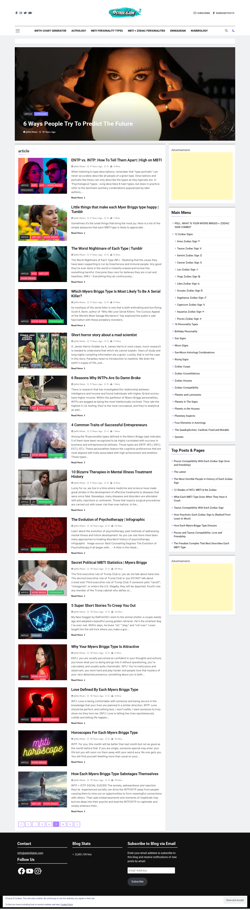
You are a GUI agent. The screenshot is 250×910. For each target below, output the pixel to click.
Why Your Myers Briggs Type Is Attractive (105, 646)
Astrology (78, 30)
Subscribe (137, 881)
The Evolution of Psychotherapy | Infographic (108, 519)
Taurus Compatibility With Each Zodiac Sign (198, 507)
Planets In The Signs (186, 401)
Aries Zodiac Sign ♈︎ (188, 241)
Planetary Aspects (185, 415)
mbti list (36, 237)
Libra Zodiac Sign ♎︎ (188, 283)
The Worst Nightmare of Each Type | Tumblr (107, 248)
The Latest (180, 471)
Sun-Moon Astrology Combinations (195, 352)
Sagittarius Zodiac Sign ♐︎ (191, 297)
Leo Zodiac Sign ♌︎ (187, 269)
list (33, 501)
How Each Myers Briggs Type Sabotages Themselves (114, 774)
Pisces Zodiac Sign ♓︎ (189, 318)
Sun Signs (180, 338)
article (28, 114)
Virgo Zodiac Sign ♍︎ (188, 276)
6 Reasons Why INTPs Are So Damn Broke (106, 378)
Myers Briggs (54, 185)
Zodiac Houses (183, 380)
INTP (42, 185)
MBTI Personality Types (107, 30)
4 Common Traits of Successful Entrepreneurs (109, 425)
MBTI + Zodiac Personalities (146, 30)
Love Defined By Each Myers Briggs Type (104, 689)
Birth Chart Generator (50, 30)
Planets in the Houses (187, 408)
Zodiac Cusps (182, 366)
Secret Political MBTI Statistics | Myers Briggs (109, 562)
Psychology (56, 321)
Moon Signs (181, 345)
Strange (36, 364)
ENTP (34, 185)
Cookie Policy (67, 904)
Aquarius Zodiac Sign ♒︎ (190, 311)
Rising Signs (182, 359)
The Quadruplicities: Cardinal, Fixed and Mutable (202, 429)
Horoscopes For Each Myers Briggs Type (104, 732)
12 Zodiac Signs (184, 234)
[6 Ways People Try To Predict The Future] (125, 94)
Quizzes (179, 436)
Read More (77, 197)
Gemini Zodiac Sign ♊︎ (189, 255)
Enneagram (178, 30)
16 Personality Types (186, 324)
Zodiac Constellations (187, 373)
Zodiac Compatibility (186, 387)
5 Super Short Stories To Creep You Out (103, 605)
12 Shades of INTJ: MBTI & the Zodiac (195, 489)
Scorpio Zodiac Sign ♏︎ (190, 290)
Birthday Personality (186, 331)
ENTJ (34, 273)
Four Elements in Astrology (190, 422)
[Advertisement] (202, 176)
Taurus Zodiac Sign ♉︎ (189, 248)
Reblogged (27, 190)
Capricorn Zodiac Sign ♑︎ (191, 304)
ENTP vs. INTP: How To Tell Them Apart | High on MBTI (116, 160)
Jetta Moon (32, 132)
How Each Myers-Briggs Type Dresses (195, 525)
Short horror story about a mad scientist (104, 335)
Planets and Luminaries (188, 394)
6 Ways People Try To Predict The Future (78, 123)
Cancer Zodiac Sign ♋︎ (189, 262)
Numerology (199, 30)
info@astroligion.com (30, 853)
